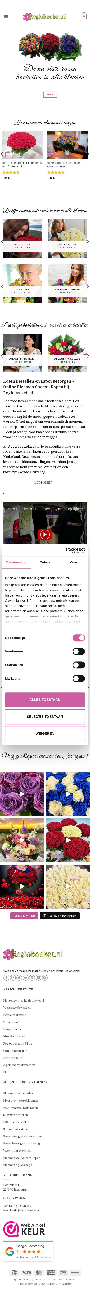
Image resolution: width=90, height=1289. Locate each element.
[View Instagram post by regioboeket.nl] (39, 812)
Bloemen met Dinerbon (19, 1093)
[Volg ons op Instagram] (13, 978)
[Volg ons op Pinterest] (32, 978)
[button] (5, 16)
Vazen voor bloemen (17, 1151)
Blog (6, 1072)
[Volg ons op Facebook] (6, 978)
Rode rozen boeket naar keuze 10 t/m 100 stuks (22, 164)
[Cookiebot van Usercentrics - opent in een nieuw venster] (66, 550)
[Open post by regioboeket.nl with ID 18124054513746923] (22, 840)
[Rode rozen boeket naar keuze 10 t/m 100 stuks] (22, 145)
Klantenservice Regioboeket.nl (23, 1001)
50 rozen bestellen (15, 1115)
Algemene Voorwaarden (19, 1065)
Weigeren (45, 733)
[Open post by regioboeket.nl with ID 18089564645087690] (68, 887)
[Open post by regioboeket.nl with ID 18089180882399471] (68, 840)
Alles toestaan (44, 699)
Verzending (11, 1022)
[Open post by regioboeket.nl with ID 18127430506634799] (22, 887)
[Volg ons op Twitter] (26, 978)
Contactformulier (15, 1051)
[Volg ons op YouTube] (45, 978)
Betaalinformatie (14, 1015)
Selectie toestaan (45, 717)
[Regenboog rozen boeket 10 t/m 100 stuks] (67, 145)
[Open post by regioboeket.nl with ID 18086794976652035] (22, 794)
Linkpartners (12, 1029)
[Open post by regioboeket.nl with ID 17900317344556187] (68, 794)
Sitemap (67, 1283)
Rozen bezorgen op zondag (21, 1143)
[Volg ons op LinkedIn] (39, 978)
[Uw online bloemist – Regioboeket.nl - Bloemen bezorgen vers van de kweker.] (45, 16)
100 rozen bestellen (16, 1122)
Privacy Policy (12, 1058)
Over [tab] (74, 562)
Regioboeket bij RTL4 (17, 1043)
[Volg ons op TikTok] (19, 978)
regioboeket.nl (21, 776)
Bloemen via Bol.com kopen (21, 1158)
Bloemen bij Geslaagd (17, 1165)
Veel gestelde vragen (17, 1008)
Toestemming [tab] (16, 562)
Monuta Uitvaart (14, 1036)
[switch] (79, 651)
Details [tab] (45, 562)
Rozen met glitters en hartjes (22, 1136)
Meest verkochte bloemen (20, 1100)
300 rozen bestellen (16, 1129)
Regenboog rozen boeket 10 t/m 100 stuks (65, 164)
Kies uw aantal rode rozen (20, 1108)
